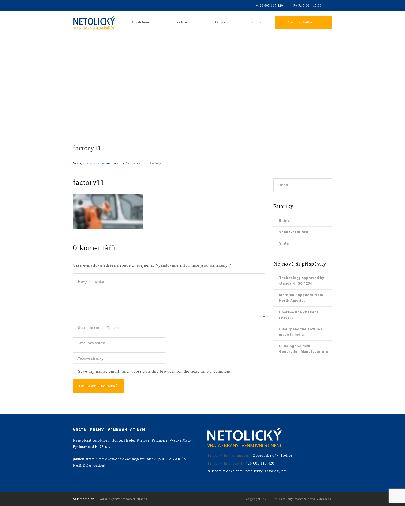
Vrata (284, 243)
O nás (220, 22)
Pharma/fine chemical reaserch (299, 314)
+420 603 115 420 (258, 463)
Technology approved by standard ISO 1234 (301, 280)
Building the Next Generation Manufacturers (303, 348)
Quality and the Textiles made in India (300, 331)
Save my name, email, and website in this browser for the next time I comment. (155, 371)
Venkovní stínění (294, 232)
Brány (284, 220)
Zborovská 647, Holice (272, 455)
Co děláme (141, 22)
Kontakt (256, 22)
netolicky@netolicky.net (266, 471)
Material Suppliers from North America (301, 297)
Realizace (182, 22)
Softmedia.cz (83, 499)
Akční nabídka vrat (303, 22)
